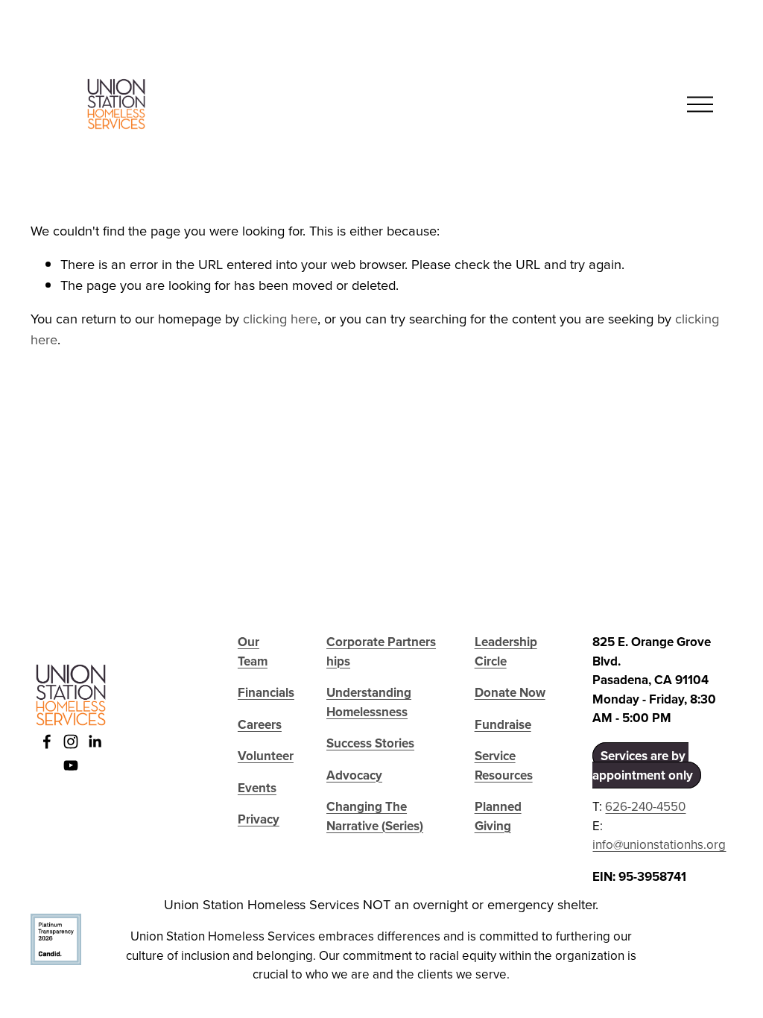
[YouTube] (70, 765)
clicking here (280, 318)
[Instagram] (70, 741)
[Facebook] (46, 741)
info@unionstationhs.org (659, 844)
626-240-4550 (645, 806)
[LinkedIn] (94, 741)
